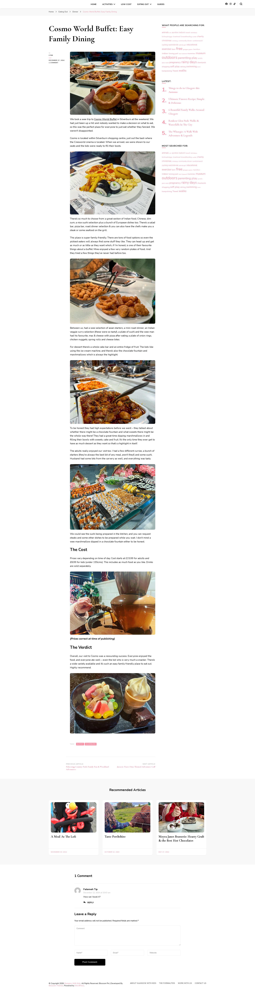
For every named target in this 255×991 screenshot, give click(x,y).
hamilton (196, 49)
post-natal (165, 63)
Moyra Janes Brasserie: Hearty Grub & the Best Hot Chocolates (181, 838)
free (179, 48)
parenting (184, 58)
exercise (166, 49)
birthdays (194, 33)
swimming (191, 66)
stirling (183, 67)
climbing (175, 41)
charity (200, 36)
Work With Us (185, 983)
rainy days (189, 62)
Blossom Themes (56, 985)
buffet (80, 744)
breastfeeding (186, 37)
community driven (185, 41)
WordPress (79, 985)
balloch (182, 32)
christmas (166, 40)
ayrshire (175, 32)
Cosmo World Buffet (105, 119)
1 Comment (57, 63)
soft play (175, 66)
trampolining (167, 71)
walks (182, 70)
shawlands (201, 62)
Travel (175, 70)
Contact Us (200, 983)
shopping (166, 66)
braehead (176, 37)
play (194, 58)
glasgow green (188, 49)
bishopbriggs (167, 37)
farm (173, 49)
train (199, 67)
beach (188, 32)
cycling (165, 44)
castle (194, 37)
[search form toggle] (241, 4)
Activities (107, 4)
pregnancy (175, 62)
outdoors (169, 57)
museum (200, 53)
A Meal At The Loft (63, 836)
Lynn (51, 55)
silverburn (91, 744)
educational (192, 44)
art (170, 33)
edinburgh (182, 45)
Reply (90, 902)
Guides (160, 4)
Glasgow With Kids (72, 983)
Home (93, 4)
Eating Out (143, 4)
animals (165, 32)
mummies (191, 53)
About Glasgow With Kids (143, 983)
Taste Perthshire (115, 836)
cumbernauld (197, 41)
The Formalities (167, 983)
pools (200, 58)
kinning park (173, 53)
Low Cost (126, 4)
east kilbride (173, 45)
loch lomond (183, 54)
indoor (165, 53)
